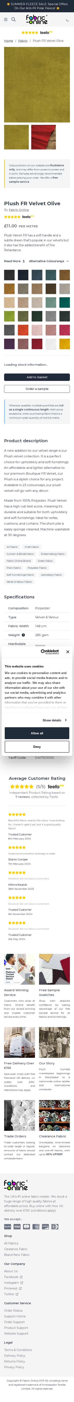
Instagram (12, 1283)
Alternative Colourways (47, 261)
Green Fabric (45, 560)
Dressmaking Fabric (53, 553)
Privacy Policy (14, 1367)
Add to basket (37, 377)
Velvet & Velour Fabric (19, 581)
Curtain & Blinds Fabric (20, 553)
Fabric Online (19, 210)
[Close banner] (67, 651)
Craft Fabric (32, 546)
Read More (12, 261)
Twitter (9, 1294)
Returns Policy (14, 1361)
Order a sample (37, 389)
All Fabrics (11, 1243)
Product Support (16, 1328)
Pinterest (11, 1288)
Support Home (15, 1316)
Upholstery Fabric (51, 574)
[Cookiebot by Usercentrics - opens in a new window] (43, 652)
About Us (10, 1271)
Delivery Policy (14, 1356)
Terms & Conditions (18, 1350)
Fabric (23, 41)
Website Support (16, 1333)
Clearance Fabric (16, 1249)
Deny (37, 746)
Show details (52, 720)
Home (8, 41)
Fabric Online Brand (19, 560)
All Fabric (12, 546)
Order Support (14, 1322)
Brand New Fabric (17, 1255)
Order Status (13, 1310)
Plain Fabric (14, 567)
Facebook (11, 1277)
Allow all (37, 733)
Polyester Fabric (37, 567)
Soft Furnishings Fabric (20, 574)
